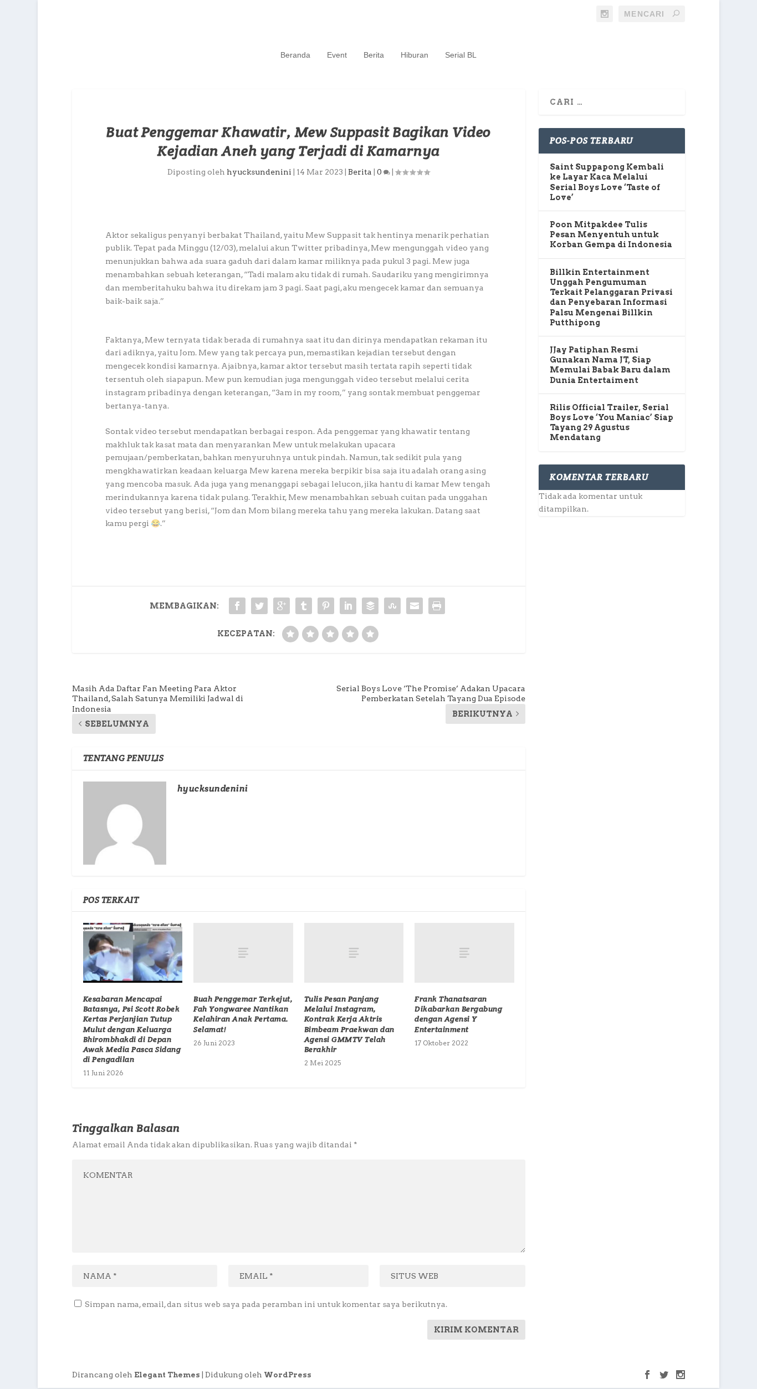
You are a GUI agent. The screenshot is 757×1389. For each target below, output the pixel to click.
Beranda (295, 54)
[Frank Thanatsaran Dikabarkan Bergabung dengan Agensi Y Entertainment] (464, 953)
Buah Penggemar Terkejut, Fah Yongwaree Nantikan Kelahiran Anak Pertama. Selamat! (243, 1014)
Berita (374, 54)
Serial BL (461, 54)
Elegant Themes (167, 1375)
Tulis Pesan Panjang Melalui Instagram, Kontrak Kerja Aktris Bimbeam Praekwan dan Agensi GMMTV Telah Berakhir (349, 1024)
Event (337, 54)
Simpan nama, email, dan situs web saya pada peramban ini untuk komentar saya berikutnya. (266, 1304)
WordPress (287, 1375)
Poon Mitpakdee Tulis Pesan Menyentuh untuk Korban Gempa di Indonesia (611, 234)
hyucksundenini (259, 171)
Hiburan (414, 54)
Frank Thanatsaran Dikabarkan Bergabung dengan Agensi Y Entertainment (458, 1014)
